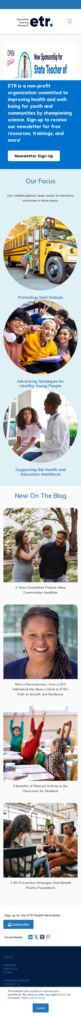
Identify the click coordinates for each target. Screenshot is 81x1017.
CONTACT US (12, 984)
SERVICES (9, 965)
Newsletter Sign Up (34, 155)
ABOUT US (10, 968)
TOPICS (8, 957)
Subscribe (20, 924)
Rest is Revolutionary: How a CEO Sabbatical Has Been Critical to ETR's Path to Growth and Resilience (40, 689)
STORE (7, 972)
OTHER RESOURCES (16, 980)
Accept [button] (40, 1008)
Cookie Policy (36, 998)
